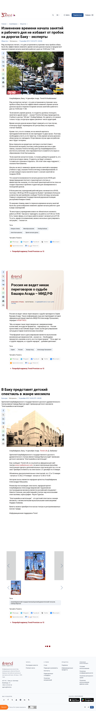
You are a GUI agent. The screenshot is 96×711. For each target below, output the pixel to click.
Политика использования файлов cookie (84, 682)
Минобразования (28, 228)
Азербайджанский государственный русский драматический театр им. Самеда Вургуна (33, 602)
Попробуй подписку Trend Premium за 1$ (28, 251)
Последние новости (32, 665)
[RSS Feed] (28, 700)
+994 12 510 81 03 (7, 685)
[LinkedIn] (24, 700)
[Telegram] (20, 700)
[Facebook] (8, 700)
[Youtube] (16, 700)
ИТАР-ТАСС (21, 320)
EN (85, 707)
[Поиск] (53, 15)
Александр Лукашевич (44, 349)
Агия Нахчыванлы (16, 232)
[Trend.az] (8, 15)
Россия (20, 349)
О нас (45, 665)
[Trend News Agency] (7, 664)
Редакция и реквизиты (51, 668)
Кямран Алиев (15, 228)
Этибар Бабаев (42, 228)
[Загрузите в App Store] (74, 700)
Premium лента (30, 668)
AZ (88, 707)
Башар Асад (30, 349)
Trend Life (44, 451)
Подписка (65, 665)
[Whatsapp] (4, 700)
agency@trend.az (6, 687)
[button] (3, 53)
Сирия (13, 349)
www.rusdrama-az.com (24, 465)
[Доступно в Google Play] (87, 700)
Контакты (47, 670)
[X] (12, 700)
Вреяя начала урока (32, 232)
